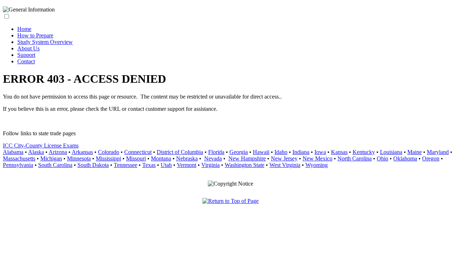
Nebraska (187, 158)
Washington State (244, 165)
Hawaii (261, 152)
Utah (166, 165)
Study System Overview (45, 42)
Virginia (210, 165)
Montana (161, 158)
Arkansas (82, 152)
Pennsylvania (18, 165)
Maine (414, 152)
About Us (28, 48)
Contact (26, 61)
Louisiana (391, 152)
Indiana (300, 152)
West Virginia (284, 165)
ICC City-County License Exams (41, 145)
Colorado (108, 152)
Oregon (430, 158)
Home (24, 29)
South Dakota (93, 165)
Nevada (213, 158)
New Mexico (317, 158)
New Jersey (284, 158)
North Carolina (354, 158)
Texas (149, 165)
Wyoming (316, 165)
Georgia (238, 152)
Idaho (280, 152)
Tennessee (125, 165)
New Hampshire (247, 158)
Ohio (382, 158)
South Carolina (55, 165)
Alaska (36, 152)
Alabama (13, 152)
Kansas (339, 152)
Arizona (58, 152)
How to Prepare (35, 35)
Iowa (320, 152)
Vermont (186, 165)
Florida (216, 152)
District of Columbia (180, 152)
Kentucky (364, 152)
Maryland (438, 152)
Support (26, 55)
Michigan (51, 158)
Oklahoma (405, 158)
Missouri (136, 158)
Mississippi (108, 158)
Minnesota (79, 158)
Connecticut (138, 152)
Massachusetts (19, 158)
